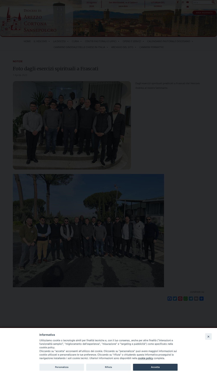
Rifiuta (108, 367)
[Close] (208, 336)
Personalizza (61, 367)
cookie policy (145, 358)
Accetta (155, 367)
